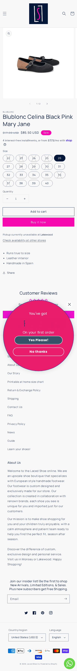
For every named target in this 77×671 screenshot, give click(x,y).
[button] (5, 14)
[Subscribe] (65, 599)
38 (21, 183)
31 (59, 166)
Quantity (8, 191)
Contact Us (14, 407)
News (11, 432)
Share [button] (11, 272)
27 (8, 166)
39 (34, 183)
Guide (11, 440)
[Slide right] (47, 104)
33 (21, 175)
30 (47, 166)
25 (47, 158)
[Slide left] (30, 104)
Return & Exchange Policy (23, 390)
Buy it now (38, 222)
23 (21, 158)
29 (34, 166)
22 (8, 158)
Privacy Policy (16, 424)
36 (59, 175)
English (56, 637)
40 (47, 183)
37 (8, 183)
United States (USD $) (24, 637)
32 (8, 175)
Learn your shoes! (18, 449)
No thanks (38, 351)
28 (21, 166)
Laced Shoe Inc (33, 664)
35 (47, 175)
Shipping (13, 398)
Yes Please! (38, 340)
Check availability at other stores (24, 240)
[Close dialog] (69, 304)
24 (34, 158)
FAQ (10, 415)
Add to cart (38, 211)
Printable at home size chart (25, 382)
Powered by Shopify (49, 664)
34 (34, 175)
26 (59, 158)
